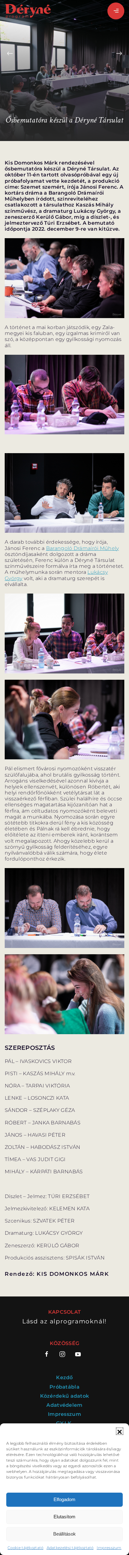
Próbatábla (64, 1387)
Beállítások (64, 1534)
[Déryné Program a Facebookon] (49, 1354)
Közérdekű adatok (64, 1396)
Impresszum (109, 1547)
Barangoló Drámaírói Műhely (82, 548)
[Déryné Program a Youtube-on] (78, 1354)
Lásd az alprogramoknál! (64, 1321)
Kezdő (64, 1377)
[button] (119, 1431)
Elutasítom (64, 1516)
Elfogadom (64, 1499)
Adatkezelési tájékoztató (70, 1547)
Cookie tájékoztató (25, 1547)
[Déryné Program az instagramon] (62, 1354)
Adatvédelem (64, 1405)
